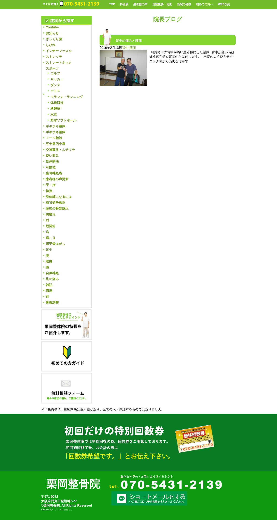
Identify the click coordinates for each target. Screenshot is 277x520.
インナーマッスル (59, 50)
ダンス (55, 85)
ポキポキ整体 (55, 132)
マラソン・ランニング (66, 96)
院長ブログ (167, 19)
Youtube (52, 27)
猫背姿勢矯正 (55, 202)
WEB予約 (224, 4)
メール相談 (54, 138)
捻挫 (49, 191)
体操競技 (56, 102)
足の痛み (52, 279)
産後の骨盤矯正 (57, 208)
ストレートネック (59, 62)
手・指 (51, 185)
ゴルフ (55, 73)
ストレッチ (54, 56)
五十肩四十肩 (55, 144)
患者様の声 (140, 4)
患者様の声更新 (57, 179)
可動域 (51, 167)
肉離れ (51, 214)
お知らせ (52, 33)
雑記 (49, 285)
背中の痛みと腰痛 (129, 40)
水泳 (53, 114)
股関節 (51, 226)
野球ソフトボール (63, 120)
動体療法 (52, 161)
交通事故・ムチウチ (60, 149)
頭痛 (49, 290)
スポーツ (52, 68)
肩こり (51, 238)
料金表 (124, 4)
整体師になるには (59, 196)
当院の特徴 (184, 4)
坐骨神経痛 (54, 173)
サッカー (56, 79)
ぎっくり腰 (54, 39)
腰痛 (49, 261)
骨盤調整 (52, 302)
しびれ (51, 45)
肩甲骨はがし (55, 243)
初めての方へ (204, 4)
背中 (49, 249)
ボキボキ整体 (55, 126)
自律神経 (52, 273)
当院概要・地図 (162, 4)
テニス (55, 91)
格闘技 (55, 108)
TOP (112, 4)
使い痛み (52, 155)
